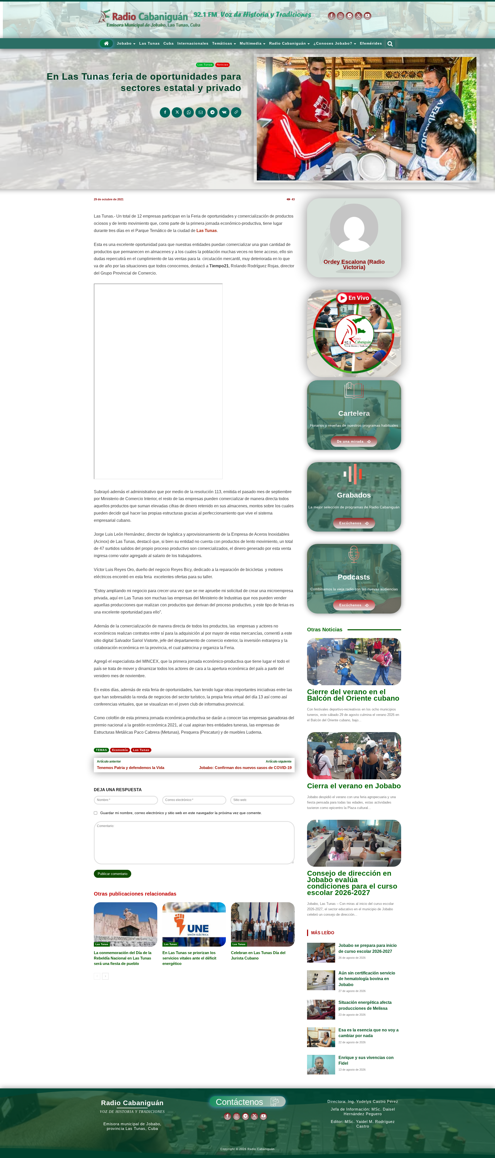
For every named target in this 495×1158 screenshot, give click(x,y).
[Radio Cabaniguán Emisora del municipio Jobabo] (149, 19)
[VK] (224, 112)
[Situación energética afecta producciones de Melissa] (321, 1010)
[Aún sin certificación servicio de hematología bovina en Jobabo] (321, 980)
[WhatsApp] (189, 112)
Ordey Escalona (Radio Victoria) (354, 264)
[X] (358, 16)
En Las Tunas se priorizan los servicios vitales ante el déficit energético (189, 958)
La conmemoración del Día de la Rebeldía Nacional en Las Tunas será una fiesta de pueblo (122, 958)
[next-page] (105, 976)
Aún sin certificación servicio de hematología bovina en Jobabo (367, 979)
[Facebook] (331, 16)
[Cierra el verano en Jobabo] (354, 755)
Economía (120, 749)
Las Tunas (204, 64)
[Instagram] (340, 16)
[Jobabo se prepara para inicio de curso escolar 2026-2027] (321, 953)
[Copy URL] (236, 112)
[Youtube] (367, 16)
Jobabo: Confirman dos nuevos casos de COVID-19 (245, 767)
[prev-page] (97, 976)
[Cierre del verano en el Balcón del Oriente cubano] (354, 661)
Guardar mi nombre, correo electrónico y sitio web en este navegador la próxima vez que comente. (181, 813)
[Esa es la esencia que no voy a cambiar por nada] (321, 1037)
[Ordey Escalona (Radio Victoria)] (354, 228)
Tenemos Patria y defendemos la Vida (130, 767)
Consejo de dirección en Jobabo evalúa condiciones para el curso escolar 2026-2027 (352, 883)
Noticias (222, 64)
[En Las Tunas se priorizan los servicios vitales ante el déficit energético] (194, 924)
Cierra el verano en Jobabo (354, 786)
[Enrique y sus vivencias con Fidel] (321, 1065)
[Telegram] (349, 16)
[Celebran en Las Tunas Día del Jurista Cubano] (262, 924)
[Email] (200, 112)
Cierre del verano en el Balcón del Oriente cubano (353, 695)
